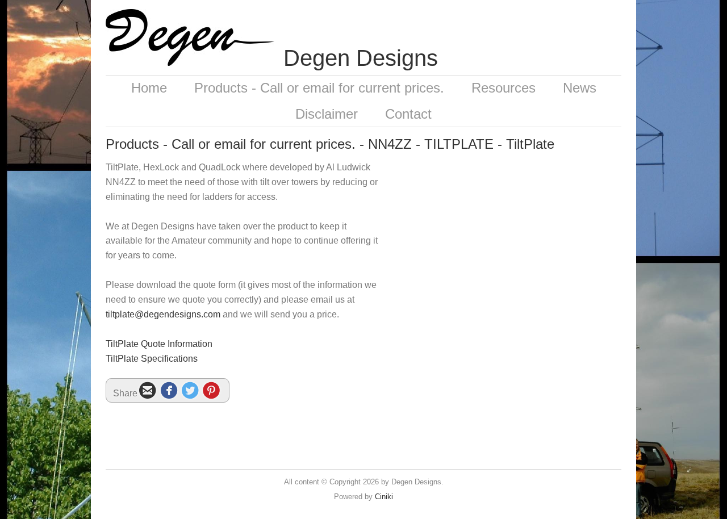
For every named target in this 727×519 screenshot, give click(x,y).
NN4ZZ (390, 144)
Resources (503, 87)
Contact (408, 114)
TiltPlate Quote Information (159, 344)
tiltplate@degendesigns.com (163, 314)
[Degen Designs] (190, 63)
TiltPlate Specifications (152, 358)
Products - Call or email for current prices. (319, 87)
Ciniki (384, 496)
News (579, 87)
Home (149, 87)
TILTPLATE (459, 144)
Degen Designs (360, 57)
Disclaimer (326, 114)
